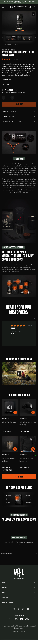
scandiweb (20, 628)
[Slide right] (35, 38)
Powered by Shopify (19, 631)
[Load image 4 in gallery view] (24, 38)
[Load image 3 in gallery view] (19, 38)
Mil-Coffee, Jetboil (8, 50)
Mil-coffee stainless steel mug (8, 459)
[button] (30, 7)
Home (4, 45)
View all (19, 477)
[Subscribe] (36, 553)
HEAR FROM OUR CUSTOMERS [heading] (18, 309)
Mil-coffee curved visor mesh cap (28, 423)
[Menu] (2, 7)
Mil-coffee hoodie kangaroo (26, 459)
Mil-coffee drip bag (9, 422)
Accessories (12, 45)
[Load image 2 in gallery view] (13, 38)
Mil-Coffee (11, 626)
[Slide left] (2, 38)
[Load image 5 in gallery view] (29, 38)
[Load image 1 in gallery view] (8, 38)
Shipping (11, 92)
